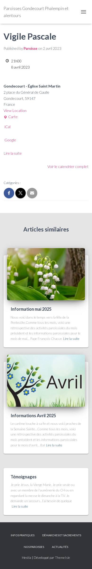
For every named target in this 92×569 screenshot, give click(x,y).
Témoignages (24, 476)
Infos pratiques (22, 535)
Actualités (60, 547)
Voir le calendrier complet (67, 166)
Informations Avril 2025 (33, 415)
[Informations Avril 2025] (46, 380)
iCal (7, 126)
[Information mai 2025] (46, 274)
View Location (15, 110)
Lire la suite (13, 153)
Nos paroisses (34, 547)
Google (10, 140)
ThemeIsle (62, 557)
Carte (11, 116)
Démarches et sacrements (61, 535)
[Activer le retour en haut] (83, 559)
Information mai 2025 (31, 309)
